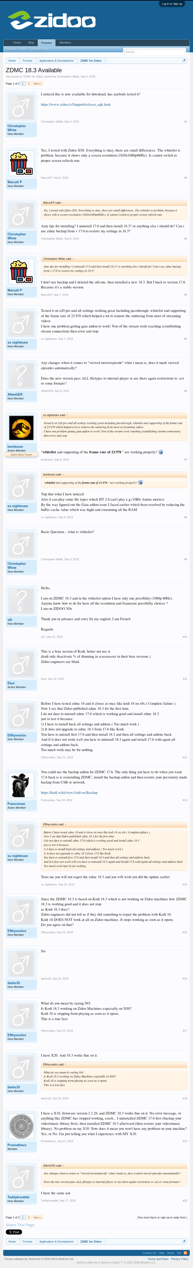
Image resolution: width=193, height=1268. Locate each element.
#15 (185, 932)
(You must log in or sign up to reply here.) (162, 1217)
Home (17, 42)
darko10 (14, 983)
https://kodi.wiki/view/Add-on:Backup (69, 792)
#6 (185, 390)
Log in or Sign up (172, 3)
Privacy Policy (179, 1258)
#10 (185, 636)
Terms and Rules (158, 1258)
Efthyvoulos (17, 735)
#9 (185, 559)
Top (179, 1252)
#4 (185, 294)
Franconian (16, 804)
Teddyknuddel (18, 1197)
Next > (38, 83)
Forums (46, 42)
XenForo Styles (110, 1262)
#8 (185, 517)
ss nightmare (18, 342)
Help (161, 1252)
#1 (185, 121)
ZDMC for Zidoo (33, 76)
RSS (185, 1253)
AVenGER (15, 394)
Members (65, 42)
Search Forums (17, 49)
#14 (185, 884)
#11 (185, 678)
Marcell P (15, 182)
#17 (185, 1030)
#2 (185, 177)
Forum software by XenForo (39, 1258)
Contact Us (149, 1252)
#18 (185, 1098)
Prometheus (17, 1145)
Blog (31, 42)
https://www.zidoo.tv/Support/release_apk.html (76, 104)
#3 (185, 238)
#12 (185, 757)
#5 (185, 338)
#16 (185, 978)
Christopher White (68, 76)
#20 (185, 1200)
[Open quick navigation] (184, 60)
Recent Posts (40, 49)
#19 (185, 1141)
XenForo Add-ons (87, 1262)
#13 (185, 800)
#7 (185, 459)
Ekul (11, 683)
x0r (10, 620)
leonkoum (15, 447)
